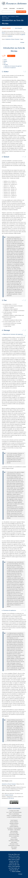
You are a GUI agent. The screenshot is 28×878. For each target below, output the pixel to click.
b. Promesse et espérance (10, 67)
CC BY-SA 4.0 (10, 798)
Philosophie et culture (14, 843)
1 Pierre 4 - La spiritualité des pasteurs (14, 815)
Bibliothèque (4, 16)
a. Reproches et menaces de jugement (13, 66)
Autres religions (14, 842)
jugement (23, 34)
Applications (14, 848)
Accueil (5, 8)
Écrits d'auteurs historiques (14, 840)
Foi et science (14, 837)
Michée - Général (5, 17)
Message (6, 64)
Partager (22, 42)
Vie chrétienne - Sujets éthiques (14, 829)
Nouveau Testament (14, 821)
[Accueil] (14, 3)
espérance (10, 36)
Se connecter (20, 8)
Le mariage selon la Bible (14, 810)
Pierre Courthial (16, 871)
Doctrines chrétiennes (14, 826)
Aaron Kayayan (18, 28)
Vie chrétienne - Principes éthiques (14, 828)
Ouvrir (10, 56)
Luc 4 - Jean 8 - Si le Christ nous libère (14, 812)
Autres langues (14, 847)
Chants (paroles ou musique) (14, 845)
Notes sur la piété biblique (14, 813)
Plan (5, 62)
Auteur (5, 59)
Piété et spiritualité (14, 831)
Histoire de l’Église (14, 839)
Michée (17, 16)
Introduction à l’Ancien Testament (9, 784)
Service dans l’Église (14, 832)
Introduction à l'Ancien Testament (12, 39)
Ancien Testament (11, 16)
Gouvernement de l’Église (14, 834)
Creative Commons (9, 795)
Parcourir (12, 8)
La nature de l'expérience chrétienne (14, 817)
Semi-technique (6, 28)
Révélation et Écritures (14, 823)
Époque (5, 61)
